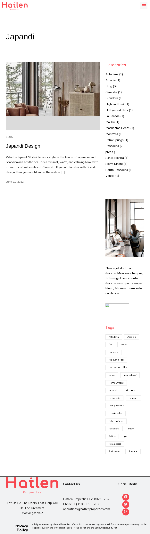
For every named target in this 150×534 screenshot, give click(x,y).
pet (126, 436)
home (112, 375)
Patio (131, 428)
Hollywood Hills (116, 110)
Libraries (133, 398)
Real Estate (115, 443)
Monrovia (111, 134)
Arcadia (110, 80)
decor (124, 344)
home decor (130, 375)
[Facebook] (125, 497)
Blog (9, 137)
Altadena (111, 74)
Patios (112, 436)
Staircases (114, 451)
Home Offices (116, 382)
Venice (109, 176)
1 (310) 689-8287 (86, 504)
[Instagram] (125, 511)
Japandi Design (23, 146)
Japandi (113, 390)
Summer (133, 451)
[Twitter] (125, 504)
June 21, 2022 (15, 181)
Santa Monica (114, 158)
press (109, 152)
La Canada (112, 116)
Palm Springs (114, 140)
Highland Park (115, 104)
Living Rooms (116, 405)
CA (110, 344)
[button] (144, 5)
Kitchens (130, 390)
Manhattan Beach (117, 128)
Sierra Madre (114, 164)
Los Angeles (115, 413)
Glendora (111, 98)
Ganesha (111, 92)
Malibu (110, 122)
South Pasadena (116, 170)
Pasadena (112, 146)
